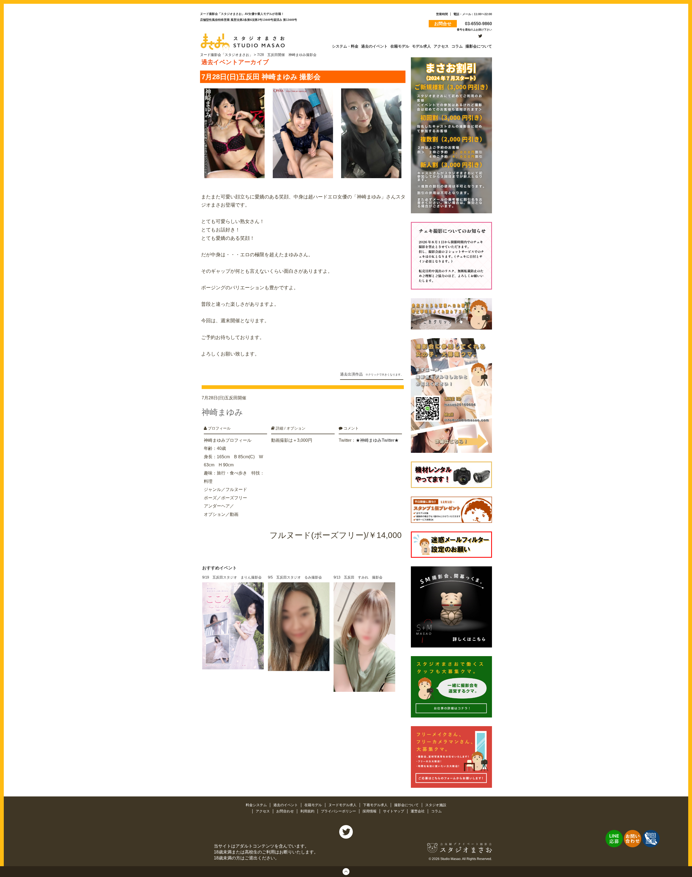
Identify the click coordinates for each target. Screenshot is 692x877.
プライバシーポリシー (339, 811)
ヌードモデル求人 (343, 805)
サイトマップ (394, 811)
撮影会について (407, 805)
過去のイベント (286, 805)
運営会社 (418, 811)
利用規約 (307, 811)
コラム (436, 811)
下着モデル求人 (376, 805)
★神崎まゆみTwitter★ (377, 440)
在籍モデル (313, 805)
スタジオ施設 (435, 805)
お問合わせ (285, 811)
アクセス (263, 811)
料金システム (257, 805)
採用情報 (370, 811)
